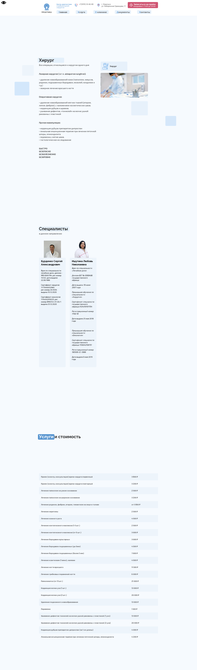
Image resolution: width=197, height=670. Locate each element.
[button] (143, 5)
